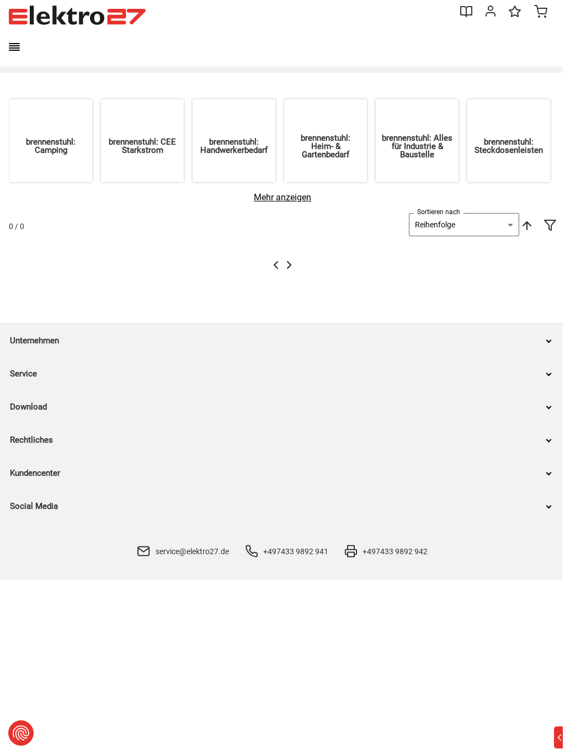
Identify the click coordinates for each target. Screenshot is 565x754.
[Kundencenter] (490, 13)
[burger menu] (14, 47)
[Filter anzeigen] (550, 226)
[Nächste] (289, 265)
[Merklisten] (515, 16)
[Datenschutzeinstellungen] (21, 733)
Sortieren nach (438, 212)
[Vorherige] (275, 265)
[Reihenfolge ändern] (525, 224)
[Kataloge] (466, 15)
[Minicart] (540, 12)
